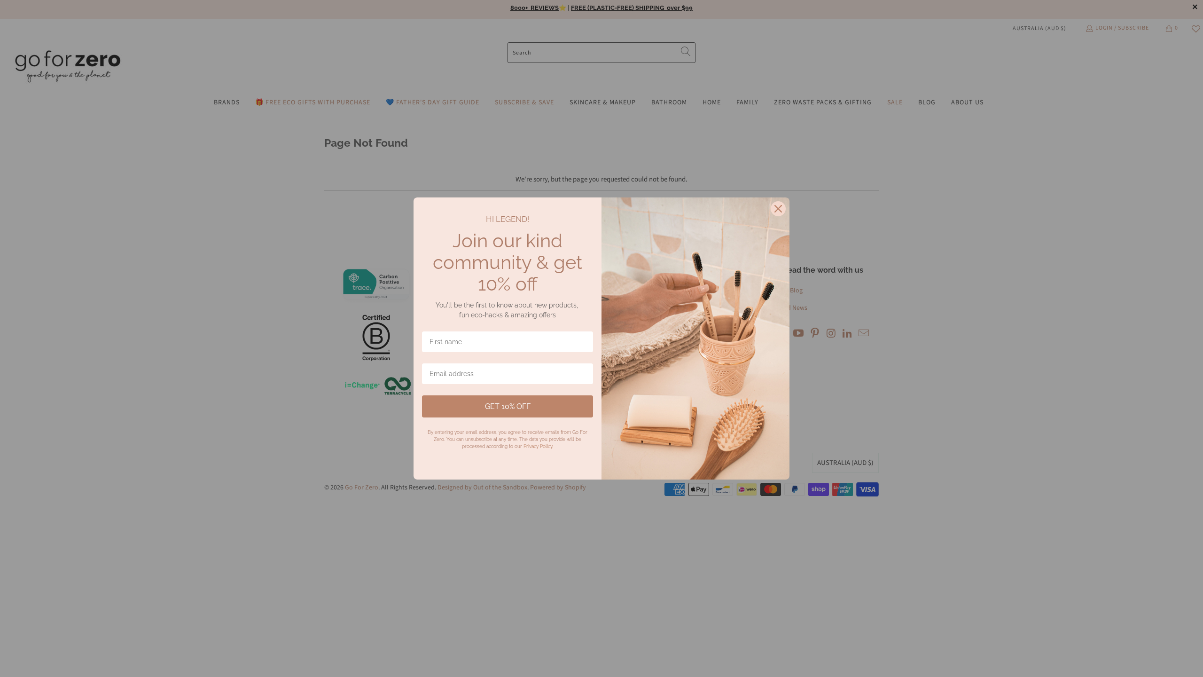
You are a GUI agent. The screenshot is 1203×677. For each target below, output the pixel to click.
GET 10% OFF (508, 406)
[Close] (778, 208)
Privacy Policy (537, 446)
